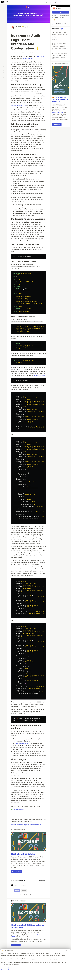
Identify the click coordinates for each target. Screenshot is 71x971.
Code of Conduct (24, 894)
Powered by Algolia (46, 2)
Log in (55, 2)
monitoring (31, 52)
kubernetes (20, 52)
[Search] (7, 2)
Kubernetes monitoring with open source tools (26, 824)
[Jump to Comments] (3, 71)
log (26, 52)
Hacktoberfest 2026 (57, 112)
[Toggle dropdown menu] (45, 829)
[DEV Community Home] (3, 2)
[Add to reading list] (3, 76)
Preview (24, 890)
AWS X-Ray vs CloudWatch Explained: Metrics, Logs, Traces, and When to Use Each (60, 46)
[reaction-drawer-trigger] (3, 65)
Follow (60, 12)
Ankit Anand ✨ (19, 26)
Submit (17, 890)
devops (14, 52)
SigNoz (27, 26)
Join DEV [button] (5, 968)
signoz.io (35, 27)
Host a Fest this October (23, 854)
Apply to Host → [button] (16, 871)
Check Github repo (61, 23)
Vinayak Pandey (27, 58)
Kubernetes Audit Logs (18, 106)
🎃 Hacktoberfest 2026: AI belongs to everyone (60, 99)
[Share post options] (3, 86)
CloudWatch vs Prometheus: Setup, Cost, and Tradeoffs (59, 56)
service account (39, 375)
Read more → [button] (15, 945)
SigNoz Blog (40, 56)
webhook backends (22, 743)
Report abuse (33, 894)
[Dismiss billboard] (69, 950)
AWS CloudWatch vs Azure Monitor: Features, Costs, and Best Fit (60, 36)
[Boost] (3, 81)
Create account (64, 2)
